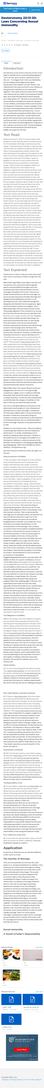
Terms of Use (29, 1079)
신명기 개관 (6, 1007)
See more (39, 947)
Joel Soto (27, 1009)
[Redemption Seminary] (22, 1047)
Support (39, 1079)
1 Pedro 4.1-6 (7, 1027)
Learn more (35, 9)
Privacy (19, 1079)
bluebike (5, 1009)
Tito (3, 1029)
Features (5, 1079)
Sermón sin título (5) (31, 1007)
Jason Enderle (12, 33)
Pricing (12, 1079)
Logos (14, 1077)
